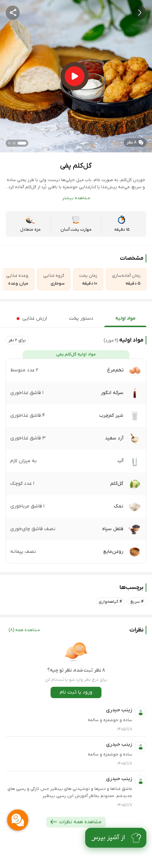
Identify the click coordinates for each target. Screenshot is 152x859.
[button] (17, 340)
